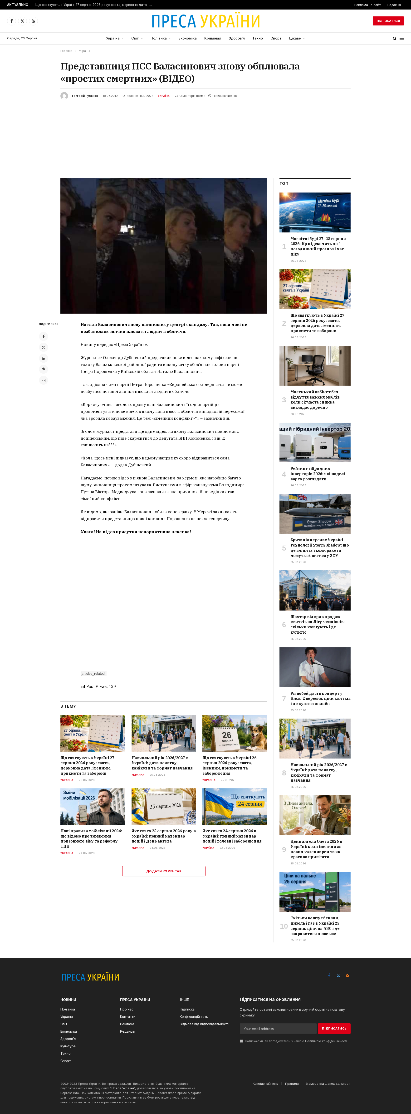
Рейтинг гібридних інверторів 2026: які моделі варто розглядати (317, 473)
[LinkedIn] (43, 358)
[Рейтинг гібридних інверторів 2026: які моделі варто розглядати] (315, 442)
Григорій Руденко (85, 96)
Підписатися (388, 21)
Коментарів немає (192, 96)
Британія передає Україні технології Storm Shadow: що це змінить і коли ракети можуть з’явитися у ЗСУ (319, 547)
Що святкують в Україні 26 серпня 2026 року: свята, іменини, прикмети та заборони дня (229, 765)
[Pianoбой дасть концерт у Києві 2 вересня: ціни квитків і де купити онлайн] (315, 667)
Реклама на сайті (367, 5)
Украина (66, 780)
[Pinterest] (43, 369)
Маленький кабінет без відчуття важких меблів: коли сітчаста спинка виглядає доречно (315, 399)
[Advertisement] (205, 135)
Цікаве (295, 38)
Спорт (276, 38)
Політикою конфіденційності (326, 1041)
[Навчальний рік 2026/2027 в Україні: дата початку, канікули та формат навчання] (164, 733)
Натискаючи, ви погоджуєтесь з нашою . (296, 1041)
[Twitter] (43, 347)
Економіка (187, 38)
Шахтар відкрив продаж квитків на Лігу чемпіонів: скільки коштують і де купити (317, 624)
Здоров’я (237, 38)
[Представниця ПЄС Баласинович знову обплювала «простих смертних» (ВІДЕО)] (163, 246)
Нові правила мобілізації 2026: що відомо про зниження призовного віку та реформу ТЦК (91, 838)
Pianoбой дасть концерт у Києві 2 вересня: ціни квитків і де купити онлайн (320, 698)
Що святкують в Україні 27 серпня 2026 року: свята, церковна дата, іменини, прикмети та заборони (94, 5)
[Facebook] (43, 336)
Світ (135, 38)
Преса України (123, 1088)
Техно (257, 38)
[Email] (43, 380)
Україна (113, 38)
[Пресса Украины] (205, 21)
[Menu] (402, 38)
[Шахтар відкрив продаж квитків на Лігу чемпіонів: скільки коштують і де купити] (315, 590)
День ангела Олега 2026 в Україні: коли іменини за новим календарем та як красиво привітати (316, 849)
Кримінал (212, 38)
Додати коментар (163, 871)
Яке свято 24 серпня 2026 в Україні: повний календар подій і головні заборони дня (231, 836)
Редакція (394, 5)
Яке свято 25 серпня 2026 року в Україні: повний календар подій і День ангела (164, 836)
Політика (159, 38)
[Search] (394, 38)
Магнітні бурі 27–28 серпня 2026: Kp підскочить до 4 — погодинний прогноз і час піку (318, 246)
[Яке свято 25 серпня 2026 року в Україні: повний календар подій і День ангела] (164, 806)
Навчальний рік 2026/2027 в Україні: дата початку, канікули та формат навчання (162, 763)
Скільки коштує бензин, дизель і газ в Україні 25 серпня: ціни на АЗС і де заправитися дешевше (314, 926)
